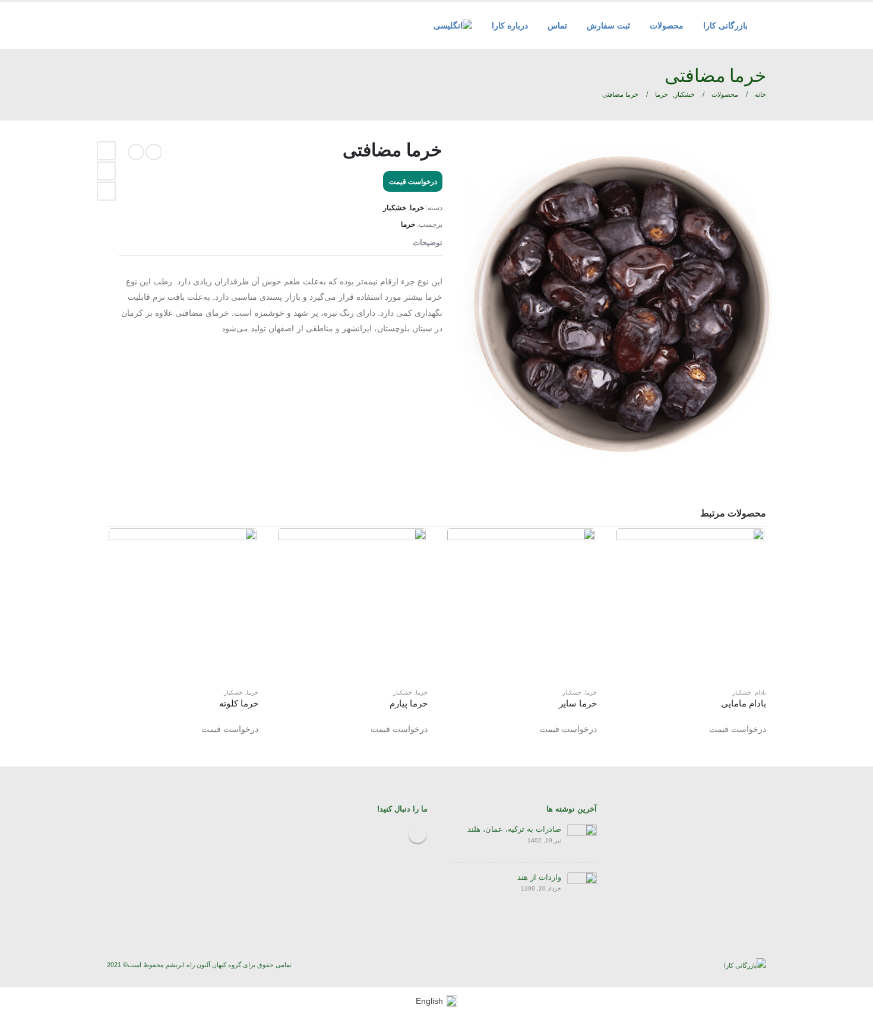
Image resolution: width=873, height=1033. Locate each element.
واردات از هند (539, 877)
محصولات (667, 25)
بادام (760, 692)
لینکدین (106, 170)
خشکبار (394, 208)
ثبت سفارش (608, 25)
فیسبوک (106, 150)
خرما (417, 208)
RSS (417, 834)
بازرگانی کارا (725, 25)
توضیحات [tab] (427, 242)
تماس (557, 25)
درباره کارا (510, 25)
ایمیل (106, 191)
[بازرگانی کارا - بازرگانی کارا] (745, 964)
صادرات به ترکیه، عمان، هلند (514, 829)
